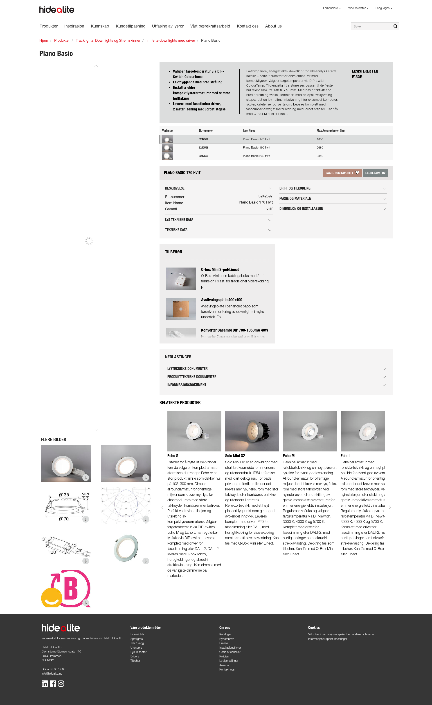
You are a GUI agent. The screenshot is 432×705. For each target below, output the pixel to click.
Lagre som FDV (375, 173)
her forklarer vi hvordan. (361, 634)
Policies (224, 656)
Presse (223, 643)
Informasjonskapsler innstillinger (327, 639)
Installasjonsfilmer (230, 647)
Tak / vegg (137, 643)
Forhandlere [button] (331, 8)
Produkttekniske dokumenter (191, 377)
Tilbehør (135, 660)
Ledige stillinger (228, 660)
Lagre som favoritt (340, 173)
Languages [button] (383, 8)
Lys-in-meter (138, 652)
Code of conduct (230, 652)
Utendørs (136, 647)
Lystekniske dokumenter (187, 368)
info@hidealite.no (52, 673)
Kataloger (225, 634)
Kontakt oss (226, 669)
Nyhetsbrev (226, 639)
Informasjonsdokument (186, 385)
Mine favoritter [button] (357, 8)
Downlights (137, 634)
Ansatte (224, 665)
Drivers (134, 656)
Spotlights (136, 639)
